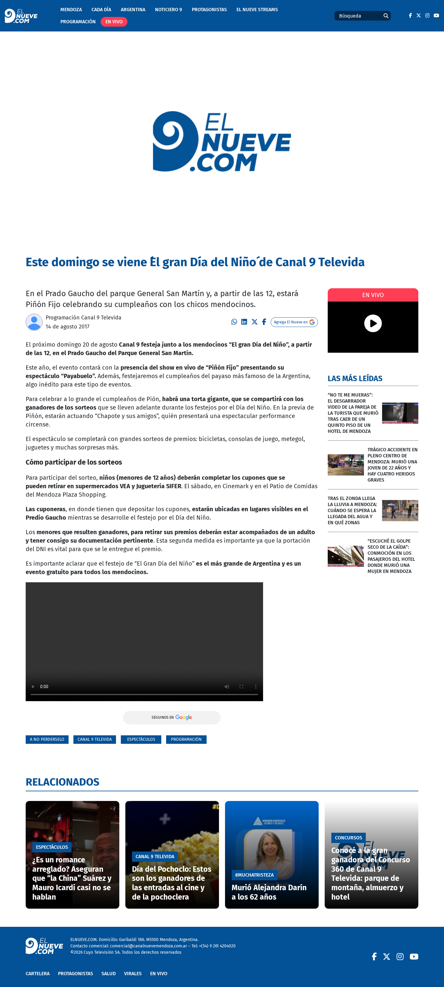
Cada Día (101, 9)
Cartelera (38, 973)
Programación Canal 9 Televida (83, 317)
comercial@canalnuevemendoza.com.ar (148, 946)
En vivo (114, 22)
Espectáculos (141, 739)
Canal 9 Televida (95, 739)
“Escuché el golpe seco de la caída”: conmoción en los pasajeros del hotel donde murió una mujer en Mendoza (391, 556)
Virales (133, 973)
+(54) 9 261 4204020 (217, 946)
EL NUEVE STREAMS (257, 9)
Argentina (133, 9)
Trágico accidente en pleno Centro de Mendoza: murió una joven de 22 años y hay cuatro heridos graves (393, 465)
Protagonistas (209, 9)
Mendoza (71, 9)
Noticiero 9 (168, 9)
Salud (108, 973)
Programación (78, 22)
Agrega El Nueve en (291, 322)
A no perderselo (47, 739)
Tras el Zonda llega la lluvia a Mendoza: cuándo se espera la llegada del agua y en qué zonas (352, 510)
